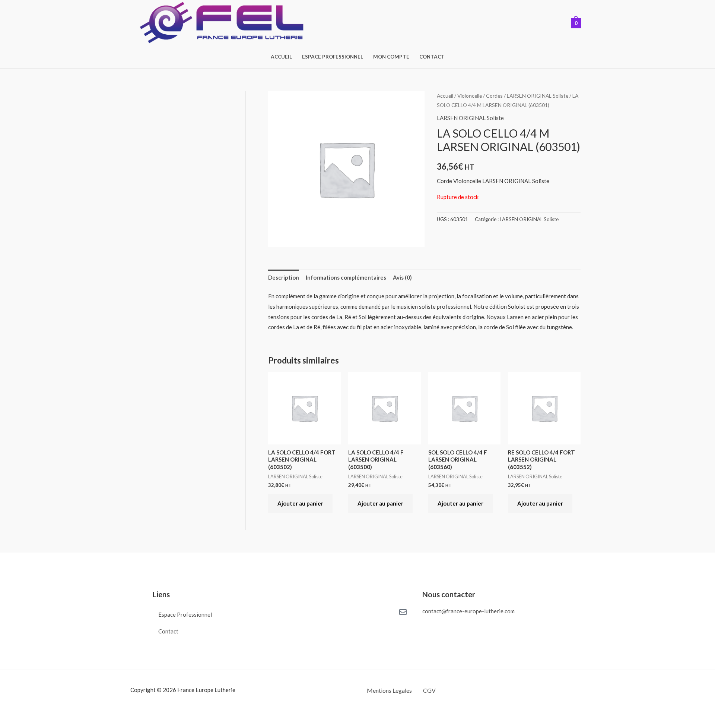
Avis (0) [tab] (402, 277)
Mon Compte (391, 57)
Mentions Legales (389, 690)
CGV (429, 690)
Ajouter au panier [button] (300, 503)
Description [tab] (283, 277)
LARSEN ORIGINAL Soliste (537, 95)
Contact (432, 57)
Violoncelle (469, 95)
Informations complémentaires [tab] (346, 277)
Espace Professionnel (332, 57)
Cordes (494, 95)
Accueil (281, 57)
